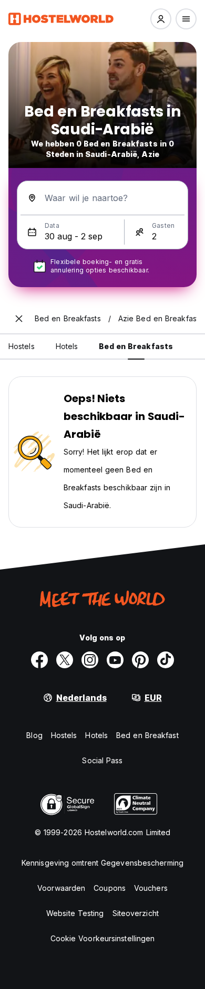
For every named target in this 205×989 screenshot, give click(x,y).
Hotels (96, 735)
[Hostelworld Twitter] (64, 659)
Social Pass (102, 760)
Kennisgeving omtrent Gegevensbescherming (102, 862)
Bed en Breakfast (147, 735)
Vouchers (151, 887)
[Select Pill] (160, 18)
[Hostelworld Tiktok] (165, 659)
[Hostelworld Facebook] (39, 659)
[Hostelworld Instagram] (89, 659)
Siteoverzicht (135, 913)
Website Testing (75, 913)
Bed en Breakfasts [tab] (136, 346)
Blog (34, 735)
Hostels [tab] (21, 346)
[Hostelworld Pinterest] (140, 659)
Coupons (110, 887)
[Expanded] (19, 318)
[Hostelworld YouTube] (115, 659)
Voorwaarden (61, 887)
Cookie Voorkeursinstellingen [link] (102, 938)
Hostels (64, 735)
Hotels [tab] (67, 346)
